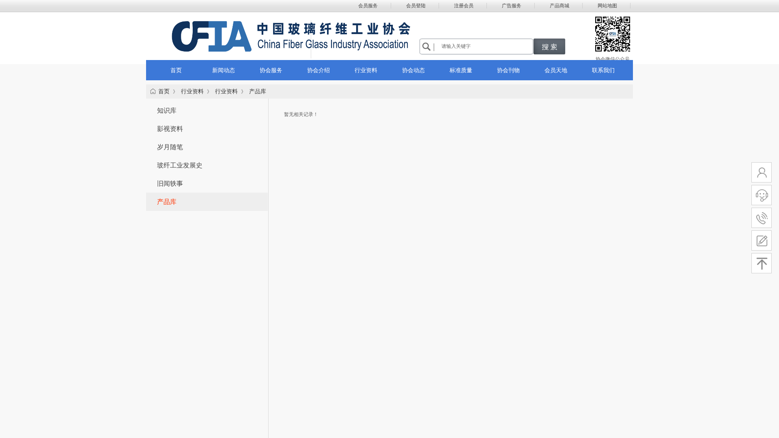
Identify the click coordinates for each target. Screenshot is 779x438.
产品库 (257, 91)
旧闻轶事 (170, 183)
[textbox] (486, 46)
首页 (164, 91)
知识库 (166, 110)
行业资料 (192, 91)
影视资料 (170, 128)
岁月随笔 (170, 147)
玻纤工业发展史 (179, 165)
